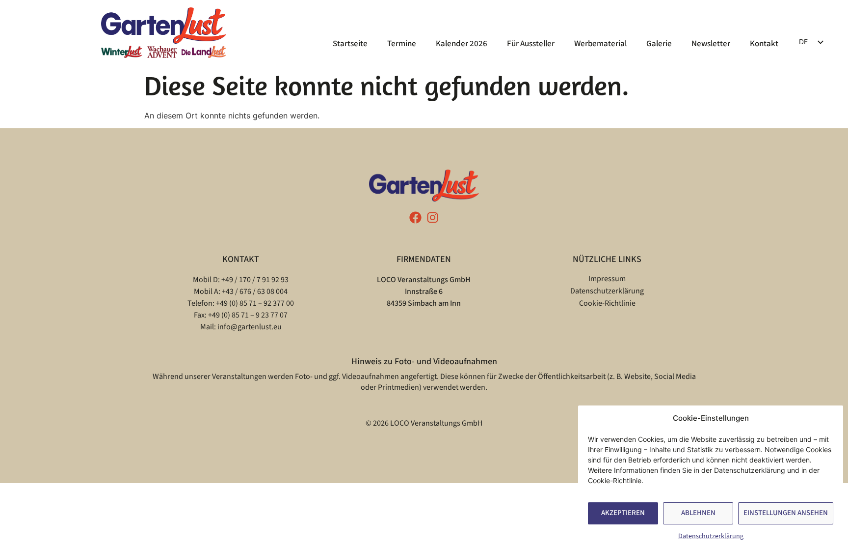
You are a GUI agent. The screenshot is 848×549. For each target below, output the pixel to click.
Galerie (659, 44)
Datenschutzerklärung (710, 536)
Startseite (350, 44)
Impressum (607, 279)
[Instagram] (432, 217)
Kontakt (764, 44)
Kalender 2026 (461, 44)
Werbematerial (600, 44)
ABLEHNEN (698, 513)
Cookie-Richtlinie (607, 303)
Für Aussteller (531, 44)
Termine (401, 44)
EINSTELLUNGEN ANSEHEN (785, 513)
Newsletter (710, 44)
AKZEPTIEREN (623, 513)
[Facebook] (415, 217)
